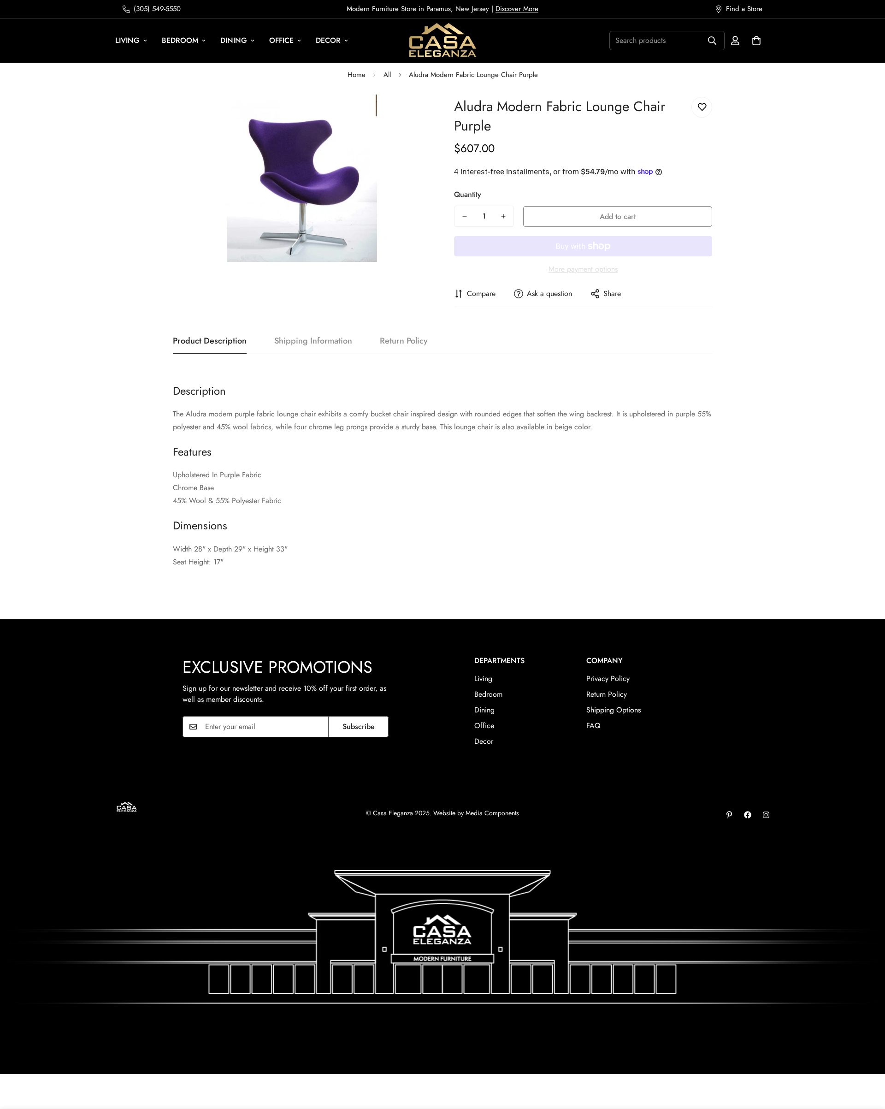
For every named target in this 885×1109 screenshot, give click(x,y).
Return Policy (606, 694)
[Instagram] (766, 814)
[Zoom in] (411, 114)
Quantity (467, 194)
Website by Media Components (476, 813)
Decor (328, 40)
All (387, 75)
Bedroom (180, 40)
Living (127, 40)
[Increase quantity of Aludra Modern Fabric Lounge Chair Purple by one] (503, 216)
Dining (233, 40)
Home (357, 75)
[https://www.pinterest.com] (729, 814)
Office (281, 40)
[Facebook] (747, 814)
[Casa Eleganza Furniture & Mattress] (442, 40)
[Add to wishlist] (701, 107)
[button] (756, 40)
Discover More (517, 9)
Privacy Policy (608, 678)
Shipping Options (613, 710)
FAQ (593, 725)
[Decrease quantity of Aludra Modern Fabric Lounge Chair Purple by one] (464, 216)
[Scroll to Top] (867, 1058)
